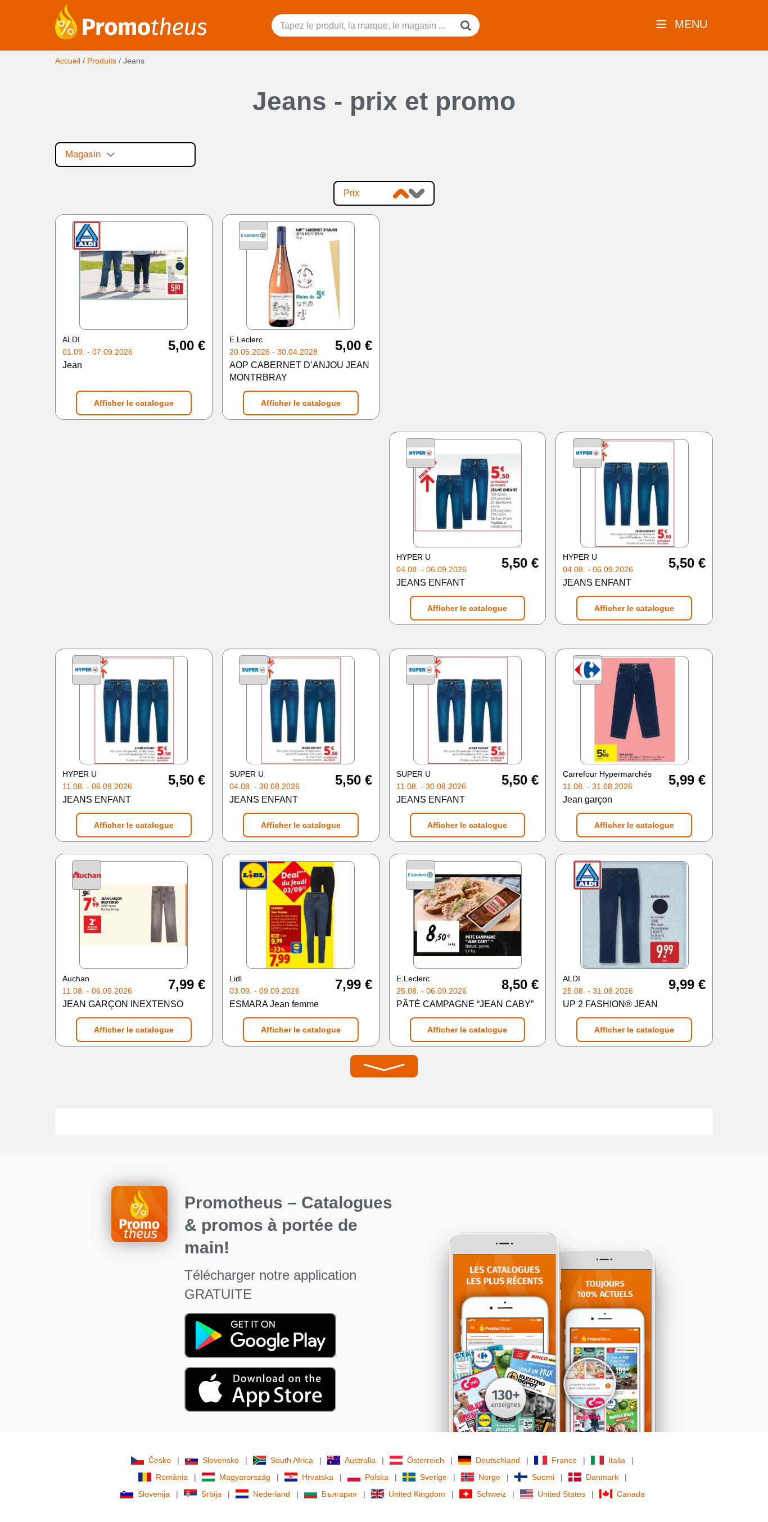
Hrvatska (317, 1477)
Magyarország (244, 1477)
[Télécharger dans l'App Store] (260, 1388)
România (172, 1477)
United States (561, 1493)
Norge (489, 1477)
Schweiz (491, 1493)
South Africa (291, 1460)
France (564, 1460)
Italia (616, 1460)
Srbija (211, 1493)
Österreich (425, 1460)
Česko (159, 1460)
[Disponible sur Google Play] (260, 1334)
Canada (631, 1493)
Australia (360, 1460)
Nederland (271, 1493)
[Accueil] (131, 20)
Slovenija (154, 1493)
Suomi (543, 1477)
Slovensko (220, 1460)
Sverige (433, 1477)
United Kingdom (416, 1493)
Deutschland (498, 1460)
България (339, 1493)
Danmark (602, 1477)
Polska (376, 1477)
